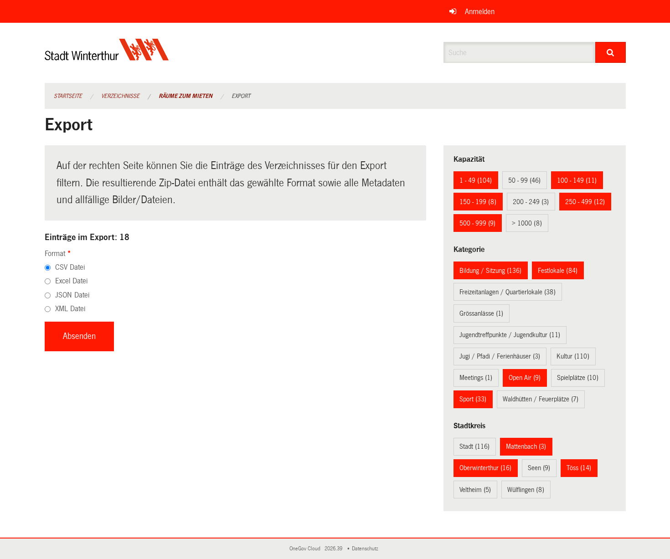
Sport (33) (472, 399)
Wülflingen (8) (525, 489)
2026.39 (334, 549)
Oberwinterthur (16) (485, 468)
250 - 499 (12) (585, 201)
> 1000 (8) (527, 223)
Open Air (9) (525, 377)
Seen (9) (539, 468)
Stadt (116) (474, 446)
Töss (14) (579, 468)
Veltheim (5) (475, 489)
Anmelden (480, 11)
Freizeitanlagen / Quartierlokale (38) (507, 292)
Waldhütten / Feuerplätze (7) (540, 399)
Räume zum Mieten (185, 96)
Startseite (68, 96)
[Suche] (610, 52)
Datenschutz (366, 549)
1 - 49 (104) (475, 180)
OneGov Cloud (306, 549)
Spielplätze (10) (577, 377)
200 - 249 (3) (531, 201)
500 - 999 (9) (477, 223)
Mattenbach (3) (526, 446)
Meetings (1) (475, 377)
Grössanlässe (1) (481, 313)
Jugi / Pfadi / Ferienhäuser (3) (499, 356)
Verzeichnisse (120, 96)
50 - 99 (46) (524, 180)
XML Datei (70, 309)
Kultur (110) (573, 356)
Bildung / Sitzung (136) (490, 270)
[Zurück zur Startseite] (107, 57)
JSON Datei (72, 295)
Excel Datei (71, 281)
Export (241, 96)
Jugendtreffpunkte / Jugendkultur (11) (509, 334)
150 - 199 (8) (477, 201)
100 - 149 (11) (577, 180)
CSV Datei (70, 267)
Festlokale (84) (557, 270)
